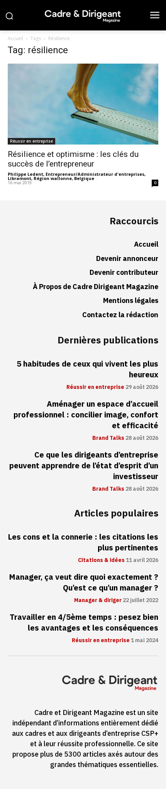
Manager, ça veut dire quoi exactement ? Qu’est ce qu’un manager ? (83, 582)
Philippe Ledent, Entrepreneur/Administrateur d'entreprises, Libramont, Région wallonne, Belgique (77, 176)
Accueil (15, 38)
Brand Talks (108, 438)
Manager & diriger (98, 600)
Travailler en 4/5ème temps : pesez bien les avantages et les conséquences (84, 622)
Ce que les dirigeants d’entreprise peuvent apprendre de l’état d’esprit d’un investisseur (83, 465)
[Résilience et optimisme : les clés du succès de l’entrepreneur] (83, 104)
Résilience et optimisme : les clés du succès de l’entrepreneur (73, 159)
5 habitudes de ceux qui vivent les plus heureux (87, 369)
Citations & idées (101, 560)
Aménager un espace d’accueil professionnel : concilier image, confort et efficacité (86, 414)
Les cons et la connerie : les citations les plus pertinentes (83, 542)
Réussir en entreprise (31, 141)
